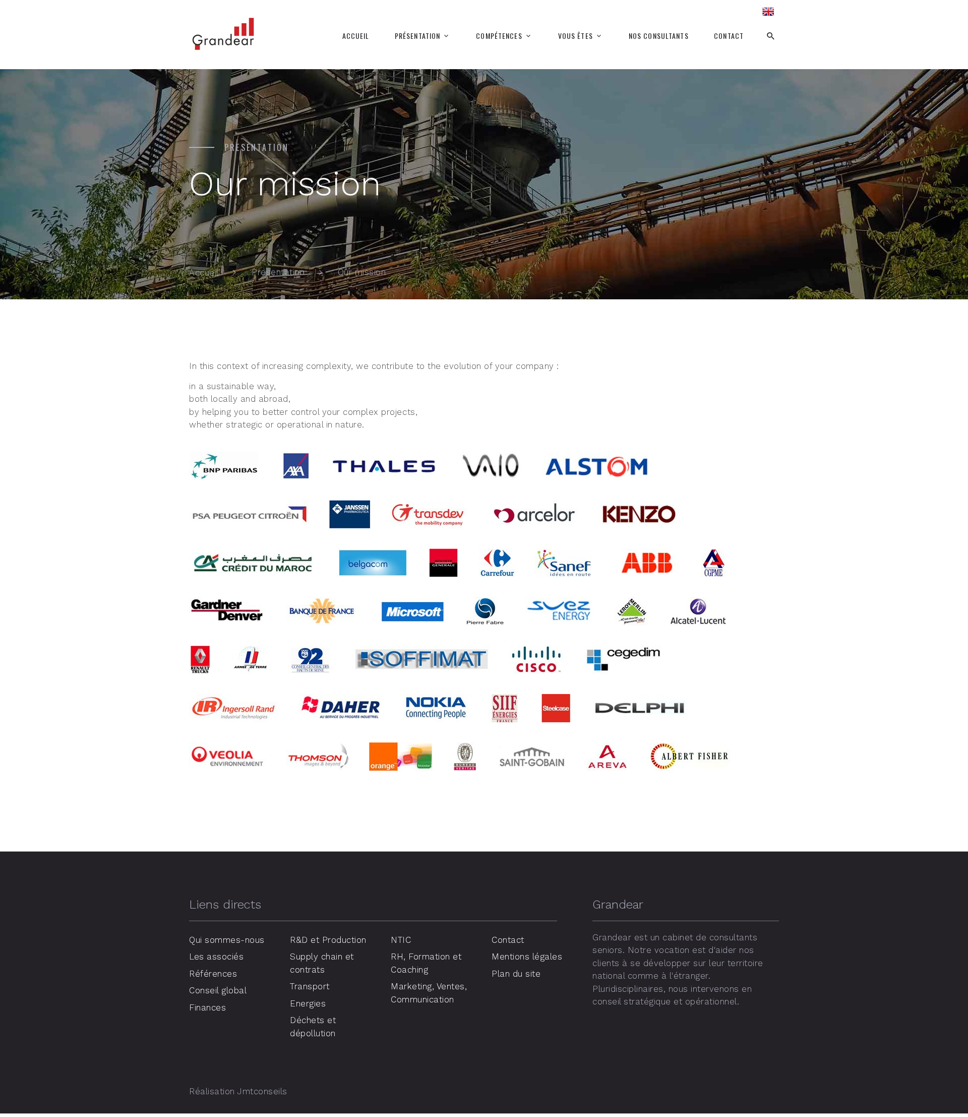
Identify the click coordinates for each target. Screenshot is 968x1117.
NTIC (401, 940)
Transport (310, 986)
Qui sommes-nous (227, 940)
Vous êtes (575, 36)
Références (213, 974)
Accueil (356, 36)
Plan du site (516, 974)
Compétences (499, 36)
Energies (308, 1003)
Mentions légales (527, 956)
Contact (729, 36)
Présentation (417, 36)
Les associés (216, 956)
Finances (207, 1007)
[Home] (769, 12)
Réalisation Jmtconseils (238, 1091)
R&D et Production (328, 940)
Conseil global (218, 990)
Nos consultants (659, 36)
